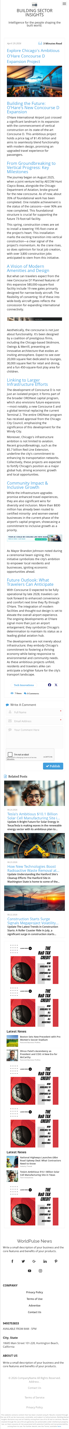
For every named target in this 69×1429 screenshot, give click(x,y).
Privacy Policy (34, 1407)
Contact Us (34, 1388)
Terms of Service (34, 1397)
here (59, 1426)
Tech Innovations (24, 685)
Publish (54, 766)
